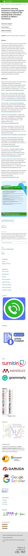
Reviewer (4, 276)
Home (2, 4)
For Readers (4, 500)
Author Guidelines (6, 279)
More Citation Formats (6, 242)
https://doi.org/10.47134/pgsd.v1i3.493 (14, 90)
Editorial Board (5, 274)
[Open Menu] (1, 1)
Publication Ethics (6, 282)
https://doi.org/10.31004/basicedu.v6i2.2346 (16, 100)
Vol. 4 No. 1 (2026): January (16, 4)
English (3, 261)
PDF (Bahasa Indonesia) (8, 220)
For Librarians (5, 504)
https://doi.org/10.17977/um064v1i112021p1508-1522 (13, 134)
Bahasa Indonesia (6, 263)
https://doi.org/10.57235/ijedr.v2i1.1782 (12, 167)
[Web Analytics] (5, 492)
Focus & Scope (5, 271)
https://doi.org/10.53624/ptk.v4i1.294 (9, 123)
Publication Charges (6, 290)
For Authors (4, 502)
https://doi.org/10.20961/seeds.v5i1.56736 (11, 156)
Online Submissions (6, 287)
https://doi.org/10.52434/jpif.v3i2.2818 (10, 146)
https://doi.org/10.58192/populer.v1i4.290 (11, 111)
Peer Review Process (6, 284)
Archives (7, 4)
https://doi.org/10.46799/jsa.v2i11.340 (10, 177)
